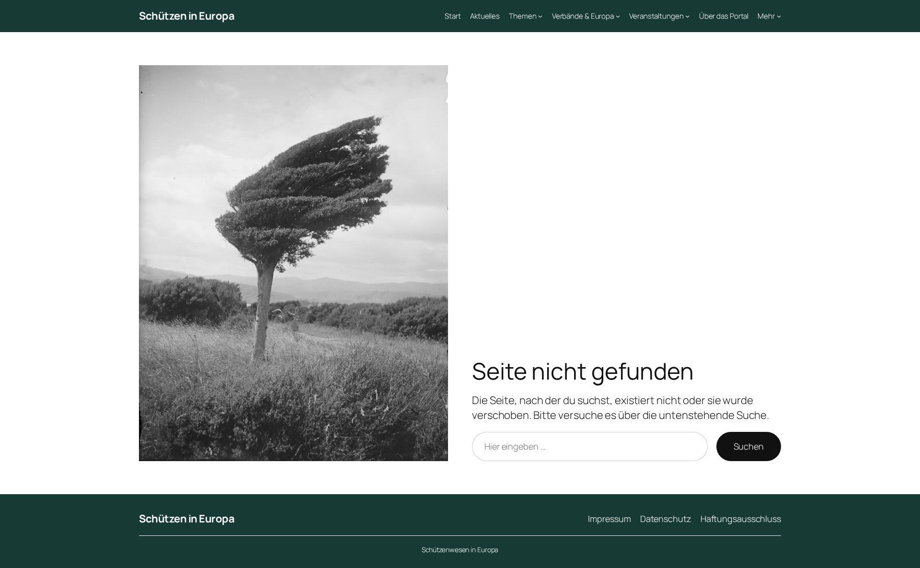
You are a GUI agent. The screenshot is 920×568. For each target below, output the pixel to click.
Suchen (749, 446)
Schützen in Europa (186, 16)
